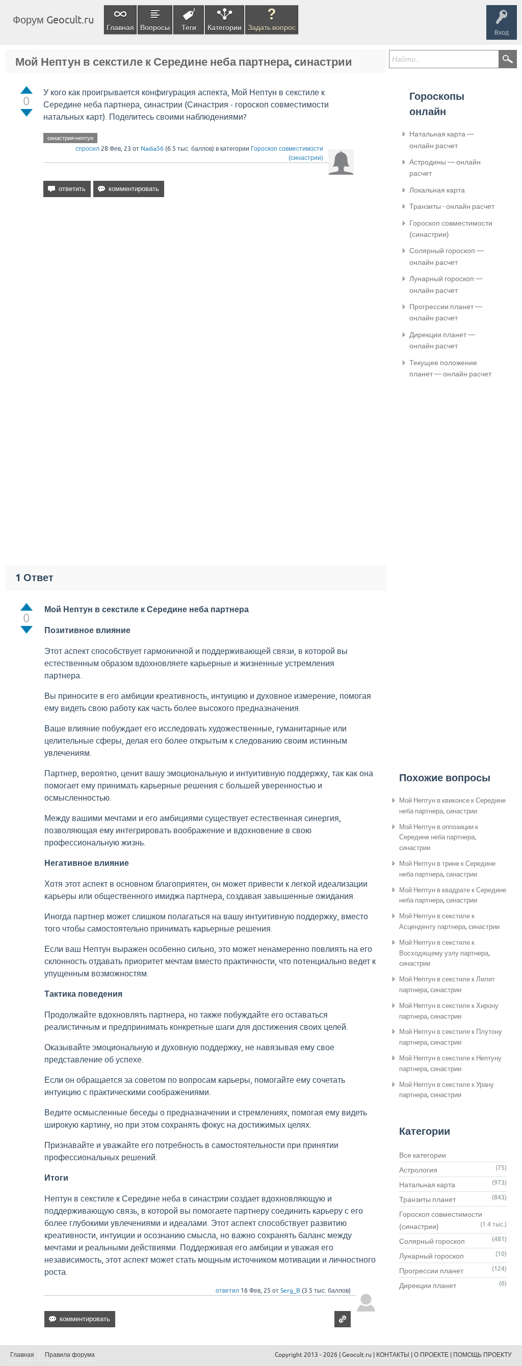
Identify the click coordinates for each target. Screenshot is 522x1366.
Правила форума (70, 1354)
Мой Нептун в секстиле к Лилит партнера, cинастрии (447, 984)
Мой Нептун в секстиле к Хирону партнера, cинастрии (449, 1011)
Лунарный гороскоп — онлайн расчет (446, 284)
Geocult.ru (357, 1354)
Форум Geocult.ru (53, 19)
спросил (87, 148)
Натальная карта (427, 1185)
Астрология (418, 1170)
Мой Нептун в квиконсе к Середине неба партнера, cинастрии (452, 806)
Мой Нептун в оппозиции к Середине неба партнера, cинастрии (438, 837)
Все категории (422, 1155)
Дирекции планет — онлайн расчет (442, 340)
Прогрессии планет (431, 1271)
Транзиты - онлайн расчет (451, 206)
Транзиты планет (427, 1199)
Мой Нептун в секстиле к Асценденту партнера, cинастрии (449, 921)
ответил (227, 1290)
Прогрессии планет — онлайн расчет (445, 312)
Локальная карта (437, 190)
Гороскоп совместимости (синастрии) (450, 228)
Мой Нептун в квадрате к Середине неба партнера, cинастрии (452, 895)
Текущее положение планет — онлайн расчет (450, 368)
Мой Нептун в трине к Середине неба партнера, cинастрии (447, 869)
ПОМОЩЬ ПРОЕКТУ (482, 1354)
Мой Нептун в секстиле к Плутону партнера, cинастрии (450, 1037)
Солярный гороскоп (432, 1241)
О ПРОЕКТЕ (431, 1354)
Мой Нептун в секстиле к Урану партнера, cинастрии (446, 1090)
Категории (224, 27)
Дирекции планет (427, 1285)
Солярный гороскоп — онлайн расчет (446, 256)
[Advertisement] (198, 293)
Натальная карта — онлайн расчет (441, 139)
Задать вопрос (272, 27)
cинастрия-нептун (70, 138)
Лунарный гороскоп (431, 1256)
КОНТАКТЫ (392, 1354)
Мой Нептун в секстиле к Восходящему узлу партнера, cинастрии (444, 953)
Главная (120, 27)
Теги (188, 27)
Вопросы (155, 27)
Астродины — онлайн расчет (445, 167)
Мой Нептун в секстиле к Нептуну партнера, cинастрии (450, 1063)
